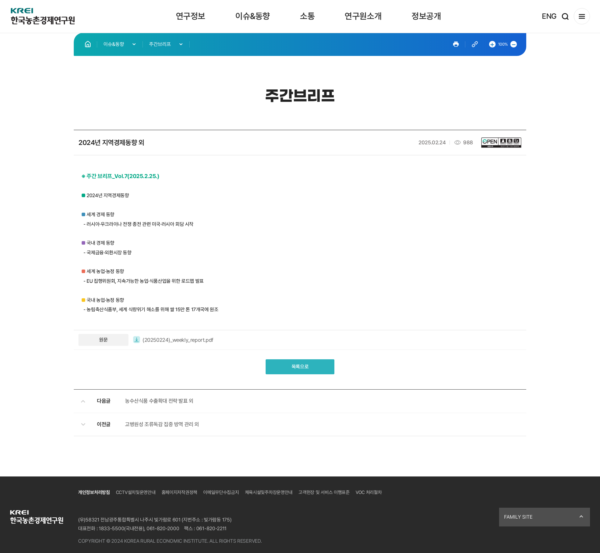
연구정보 (190, 16)
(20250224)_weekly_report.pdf (177, 340)
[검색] (565, 16)
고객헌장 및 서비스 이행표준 (324, 492)
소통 (307, 16)
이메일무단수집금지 (221, 492)
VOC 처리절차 (369, 492)
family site (518, 517)
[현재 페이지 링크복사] (475, 44)
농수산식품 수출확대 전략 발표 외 (159, 401)
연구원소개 (363, 16)
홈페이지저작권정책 (179, 492)
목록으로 (300, 367)
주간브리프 (160, 44)
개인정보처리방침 (94, 492)
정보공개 (426, 16)
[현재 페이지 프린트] (456, 44)
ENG (549, 16)
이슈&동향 (252, 16)
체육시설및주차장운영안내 (268, 492)
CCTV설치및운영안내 (136, 492)
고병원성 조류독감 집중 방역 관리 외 (162, 424)
